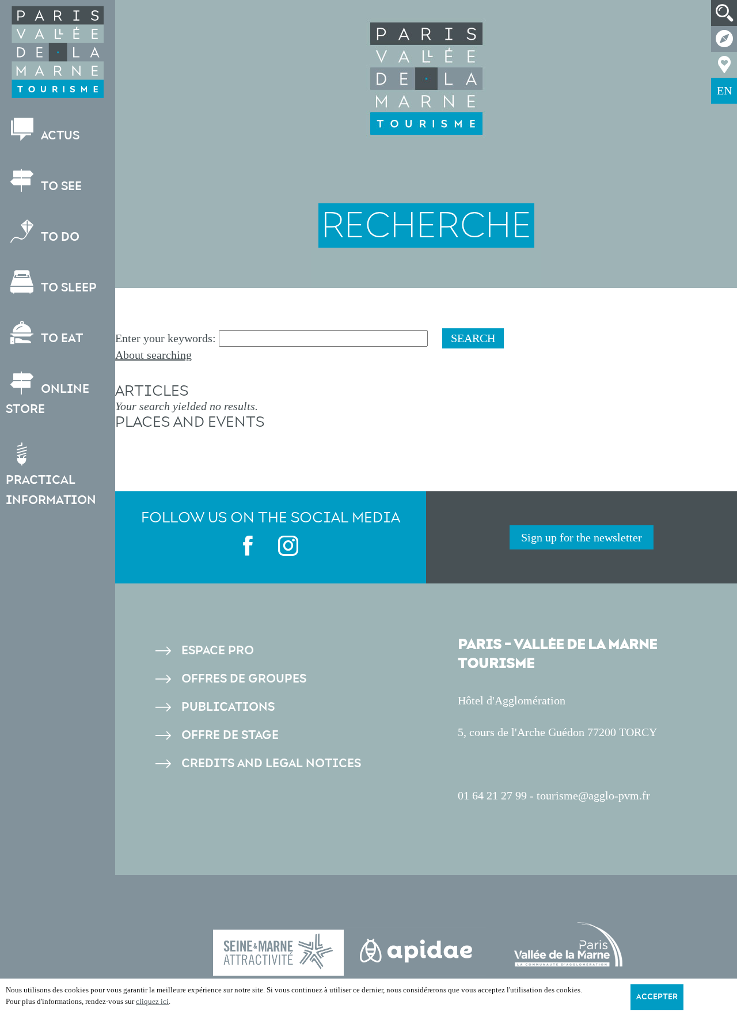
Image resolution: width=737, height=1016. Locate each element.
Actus (58, 135)
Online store (47, 399)
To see (60, 186)
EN (724, 90)
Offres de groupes (243, 679)
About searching (153, 354)
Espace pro (217, 650)
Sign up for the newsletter (581, 537)
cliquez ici (152, 1001)
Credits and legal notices (271, 763)
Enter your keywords (163, 338)
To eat (60, 338)
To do (58, 237)
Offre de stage (230, 735)
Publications (228, 707)
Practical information (51, 490)
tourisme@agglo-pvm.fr (593, 795)
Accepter (657, 997)
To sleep (67, 287)
